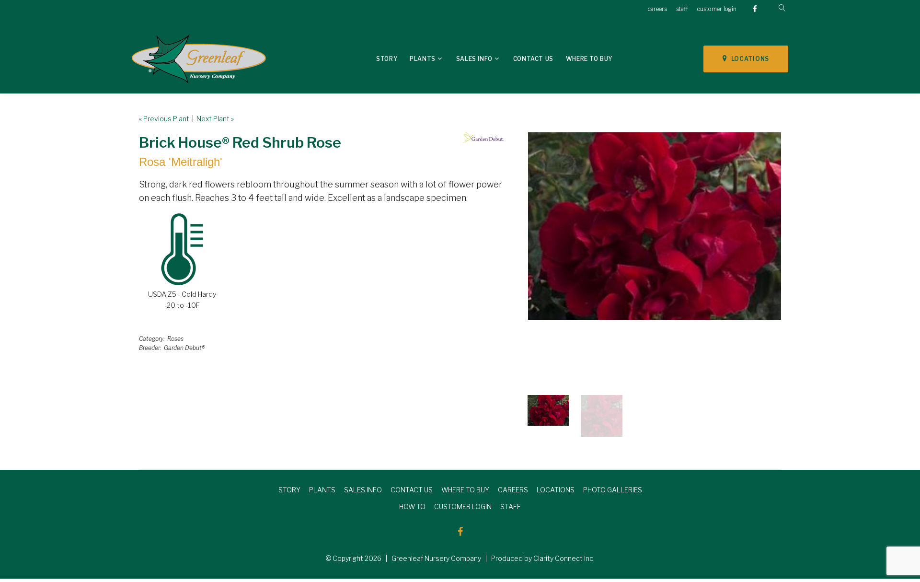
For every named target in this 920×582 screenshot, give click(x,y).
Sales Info (474, 58)
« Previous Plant (164, 119)
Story (386, 58)
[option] (655, 226)
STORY (289, 490)
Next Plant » (215, 119)
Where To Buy (589, 58)
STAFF (510, 506)
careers (657, 8)
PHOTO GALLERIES (612, 490)
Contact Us (533, 58)
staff (682, 8)
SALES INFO (363, 490)
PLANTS (322, 490)
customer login (716, 8)
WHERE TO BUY (465, 490)
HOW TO (412, 506)
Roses (175, 338)
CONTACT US (412, 490)
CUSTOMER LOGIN (463, 506)
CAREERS (513, 490)
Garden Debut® (184, 347)
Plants (423, 58)
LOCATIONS (748, 58)
